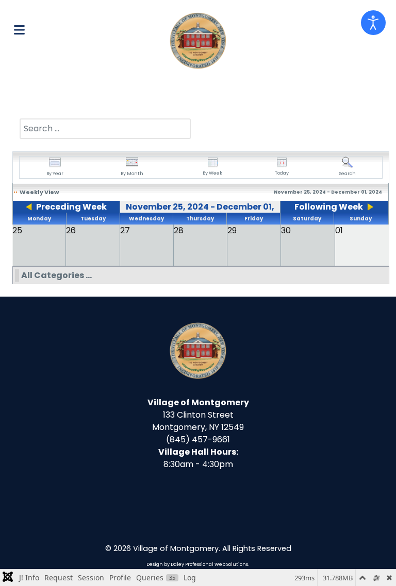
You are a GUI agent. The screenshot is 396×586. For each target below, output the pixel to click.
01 (339, 230)
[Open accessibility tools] (373, 22)
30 (286, 230)
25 (17, 230)
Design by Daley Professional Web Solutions (197, 564)
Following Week (328, 207)
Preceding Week (71, 207)
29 (232, 230)
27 (125, 230)
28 (179, 230)
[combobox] (105, 128)
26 (71, 230)
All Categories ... (56, 275)
